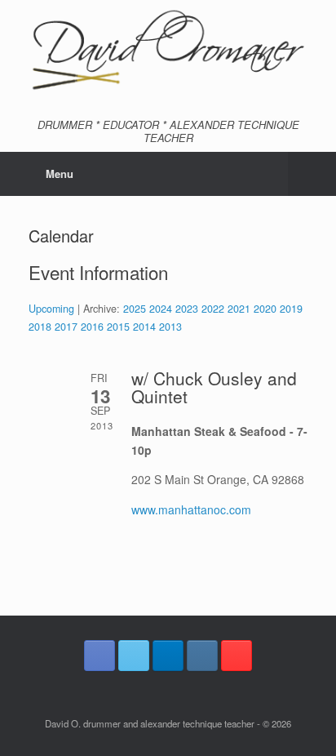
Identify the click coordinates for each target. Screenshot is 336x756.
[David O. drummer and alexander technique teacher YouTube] (236, 655)
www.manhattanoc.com (191, 509)
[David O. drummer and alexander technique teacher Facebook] (99, 655)
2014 (144, 326)
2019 (291, 308)
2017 (66, 326)
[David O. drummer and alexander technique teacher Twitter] (133, 655)
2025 (134, 308)
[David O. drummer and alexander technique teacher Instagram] (202, 655)
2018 (40, 326)
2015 (118, 326)
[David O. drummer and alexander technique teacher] (168, 51)
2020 (265, 308)
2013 (170, 326)
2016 (92, 326)
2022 (212, 308)
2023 (186, 308)
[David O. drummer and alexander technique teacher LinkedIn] (168, 655)
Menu (59, 173)
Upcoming (51, 308)
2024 (160, 308)
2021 (239, 308)
